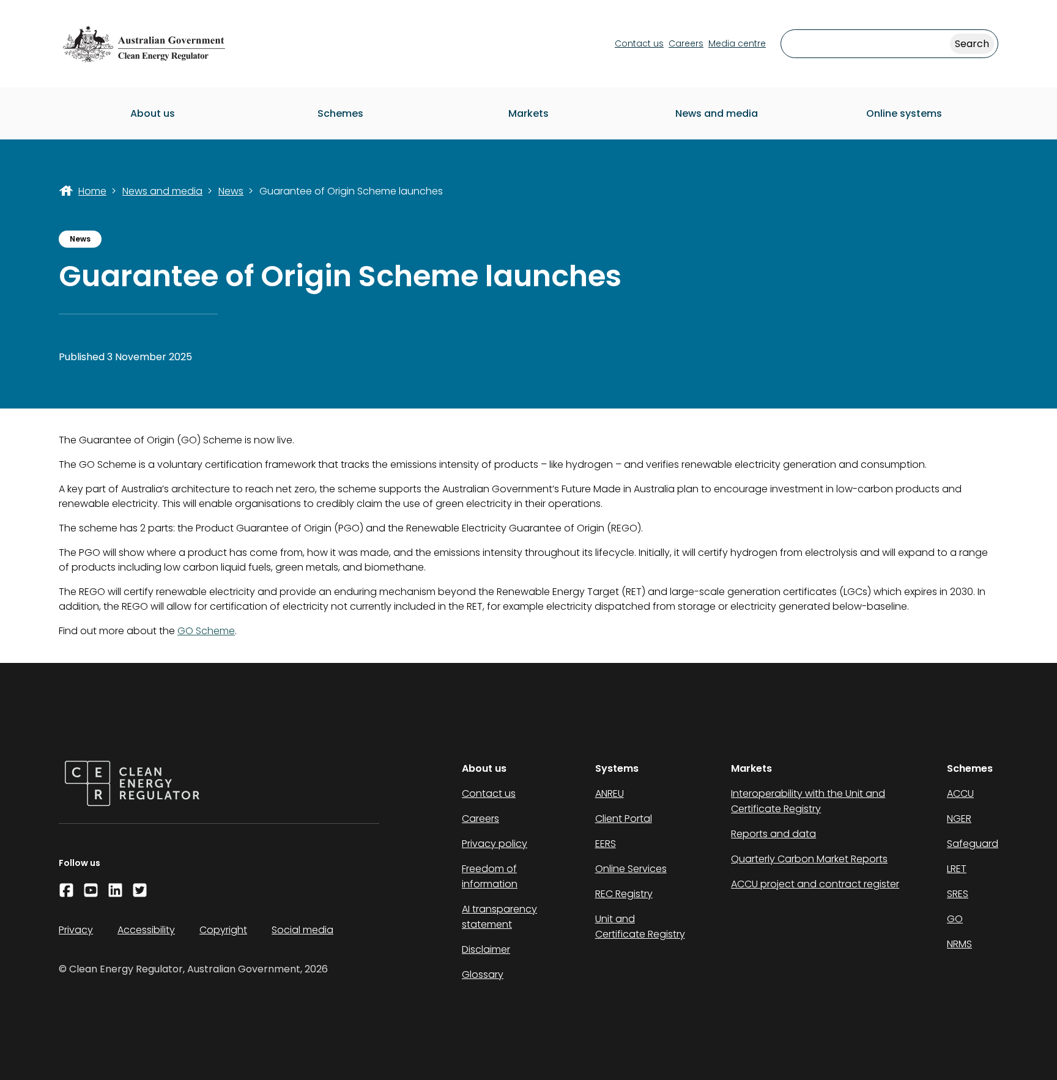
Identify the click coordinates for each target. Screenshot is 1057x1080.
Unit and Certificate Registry (640, 926)
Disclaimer (486, 949)
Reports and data (773, 834)
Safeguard (972, 844)
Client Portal (623, 819)
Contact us (639, 43)
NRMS (959, 944)
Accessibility (146, 930)
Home (92, 191)
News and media (716, 113)
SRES (957, 894)
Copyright (223, 930)
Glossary (482, 974)
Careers (686, 43)
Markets (528, 113)
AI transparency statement (499, 916)
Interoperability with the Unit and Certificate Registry (808, 801)
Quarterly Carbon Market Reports (809, 859)
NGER (959, 819)
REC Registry (624, 894)
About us (152, 113)
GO (955, 919)
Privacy (76, 930)
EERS (605, 844)
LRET (956, 869)
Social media (302, 930)
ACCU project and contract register (815, 884)
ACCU (960, 793)
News (230, 191)
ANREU (609, 793)
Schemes (340, 113)
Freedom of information (489, 876)
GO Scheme (206, 631)
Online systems (904, 113)
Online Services (631, 869)
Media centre (737, 43)
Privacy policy (494, 844)
